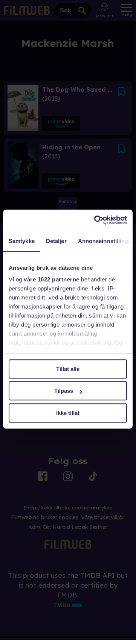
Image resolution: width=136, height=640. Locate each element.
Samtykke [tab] (22, 241)
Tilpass (63, 391)
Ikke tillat (67, 413)
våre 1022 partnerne (51, 279)
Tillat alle (67, 369)
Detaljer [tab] (56, 241)
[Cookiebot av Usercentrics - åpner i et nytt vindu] (95, 220)
